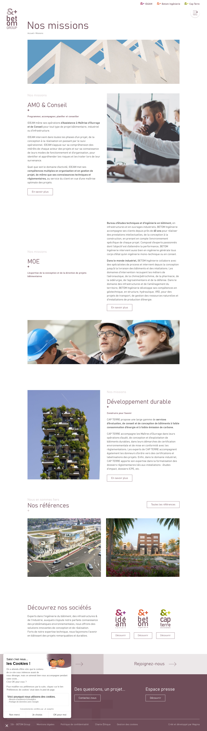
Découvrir (155, 698)
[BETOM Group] (12, 18)
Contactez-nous (87, 698)
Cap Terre (194, 4)
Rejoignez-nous (149, 664)
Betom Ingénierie (171, 4)
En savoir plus (40, 191)
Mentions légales (45, 724)
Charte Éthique (103, 724)
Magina (196, 724)
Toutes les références (163, 504)
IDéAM (148, 4)
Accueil (30, 33)
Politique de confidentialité (75, 724)
